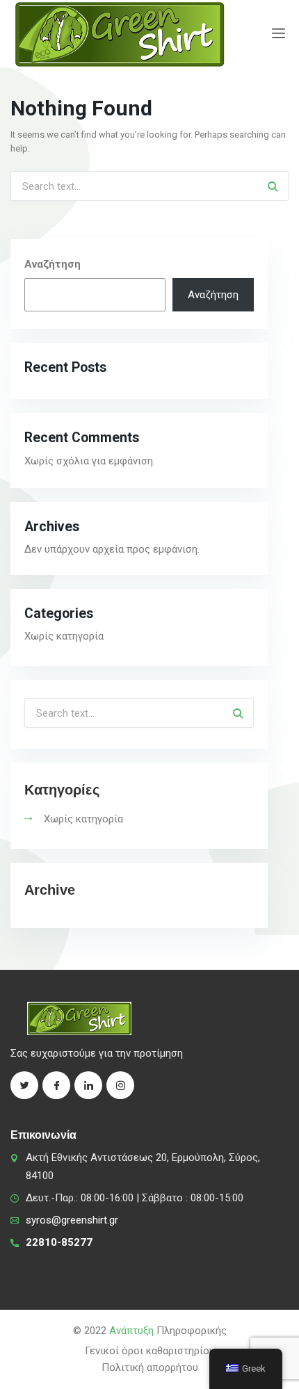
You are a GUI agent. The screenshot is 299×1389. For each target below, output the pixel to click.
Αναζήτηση (52, 264)
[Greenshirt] (119, 33)
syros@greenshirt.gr (72, 1220)
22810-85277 (59, 1242)
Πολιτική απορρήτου (150, 1367)
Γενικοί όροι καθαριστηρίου (150, 1351)
